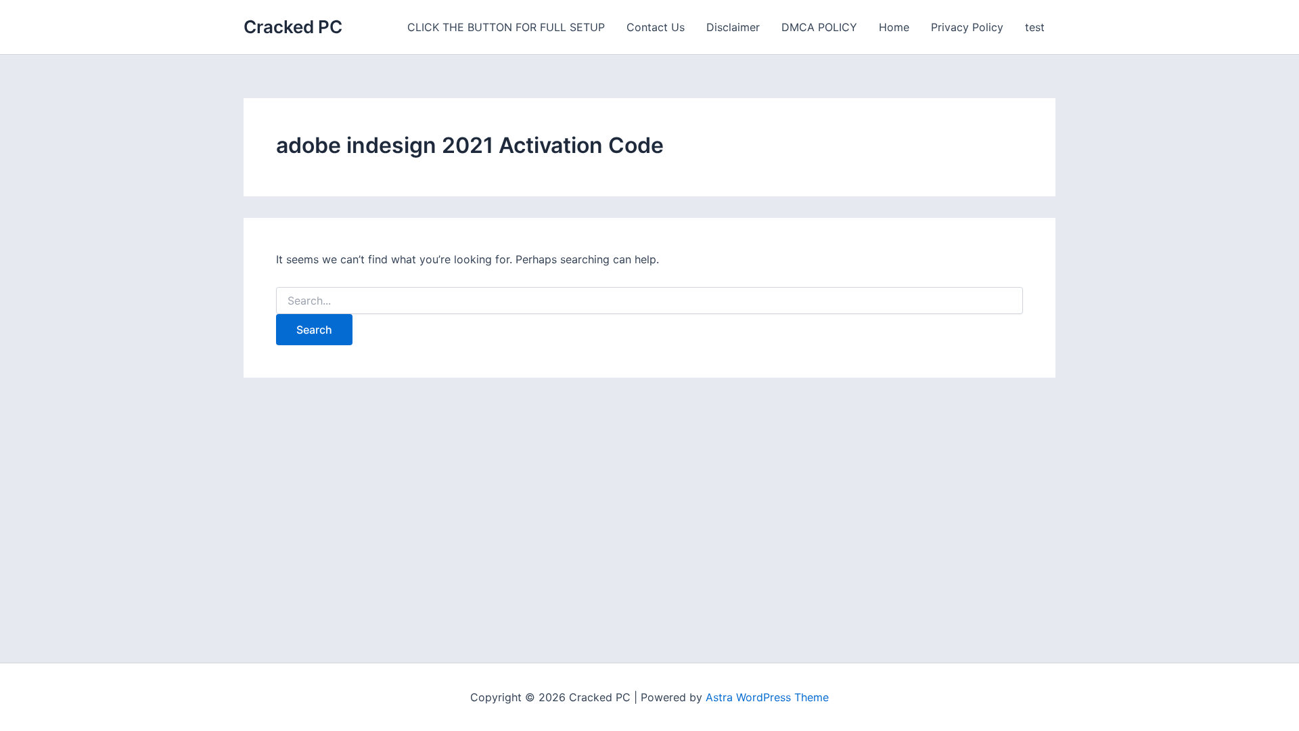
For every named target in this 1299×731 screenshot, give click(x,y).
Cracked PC (293, 26)
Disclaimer (733, 27)
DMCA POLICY (819, 27)
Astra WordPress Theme (767, 697)
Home (894, 27)
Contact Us (655, 27)
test (1035, 27)
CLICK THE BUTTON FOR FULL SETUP (506, 27)
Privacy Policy (967, 27)
